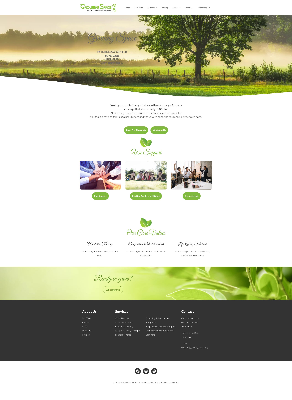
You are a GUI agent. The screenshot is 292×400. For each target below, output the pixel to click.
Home (127, 7)
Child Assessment (124, 322)
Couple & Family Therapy (127, 330)
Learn (175, 7)
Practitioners (100, 196)
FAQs (84, 326)
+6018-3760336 (189, 332)
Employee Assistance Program (161, 326)
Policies (86, 334)
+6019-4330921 (189, 322)
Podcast (86, 322)
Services (151, 7)
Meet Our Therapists (136, 130)
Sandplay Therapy (123, 334)
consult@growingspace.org (194, 347)
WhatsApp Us (204, 7)
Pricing (165, 7)
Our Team (138, 7)
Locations (189, 7)
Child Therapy (122, 318)
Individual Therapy (124, 326)
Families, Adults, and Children (146, 196)
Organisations (191, 196)
